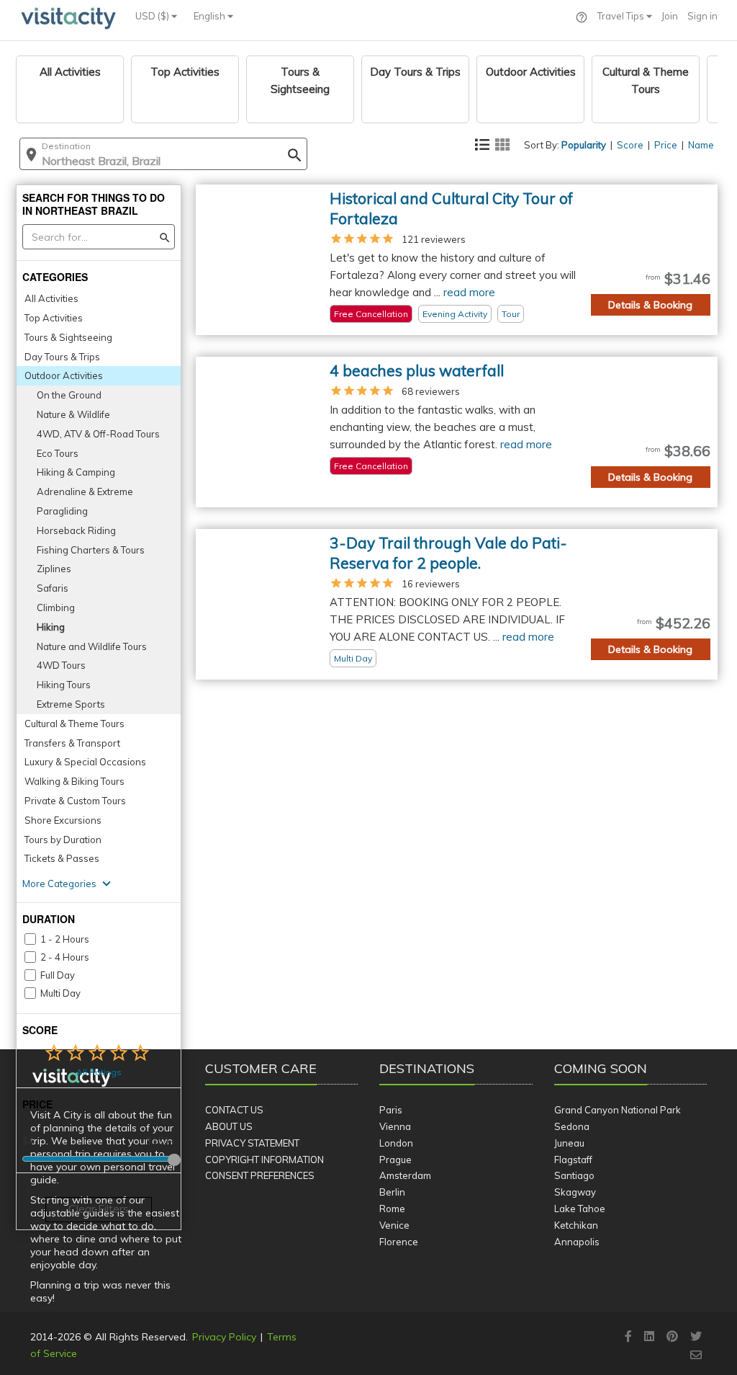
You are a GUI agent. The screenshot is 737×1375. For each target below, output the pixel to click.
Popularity (583, 145)
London (396, 1143)
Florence (398, 1241)
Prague (395, 1159)
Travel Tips (621, 16)
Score (630, 145)
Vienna (395, 1126)
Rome (392, 1208)
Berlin (392, 1192)
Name (701, 145)
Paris (390, 1110)
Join (669, 16)
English (210, 16)
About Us (229, 1126)
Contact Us (234, 1110)
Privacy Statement (252, 1143)
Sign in (702, 16)
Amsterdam (405, 1175)
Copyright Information (264, 1159)
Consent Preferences (260, 1175)
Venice (394, 1225)
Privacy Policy (224, 1336)
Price (665, 145)
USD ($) (153, 16)
